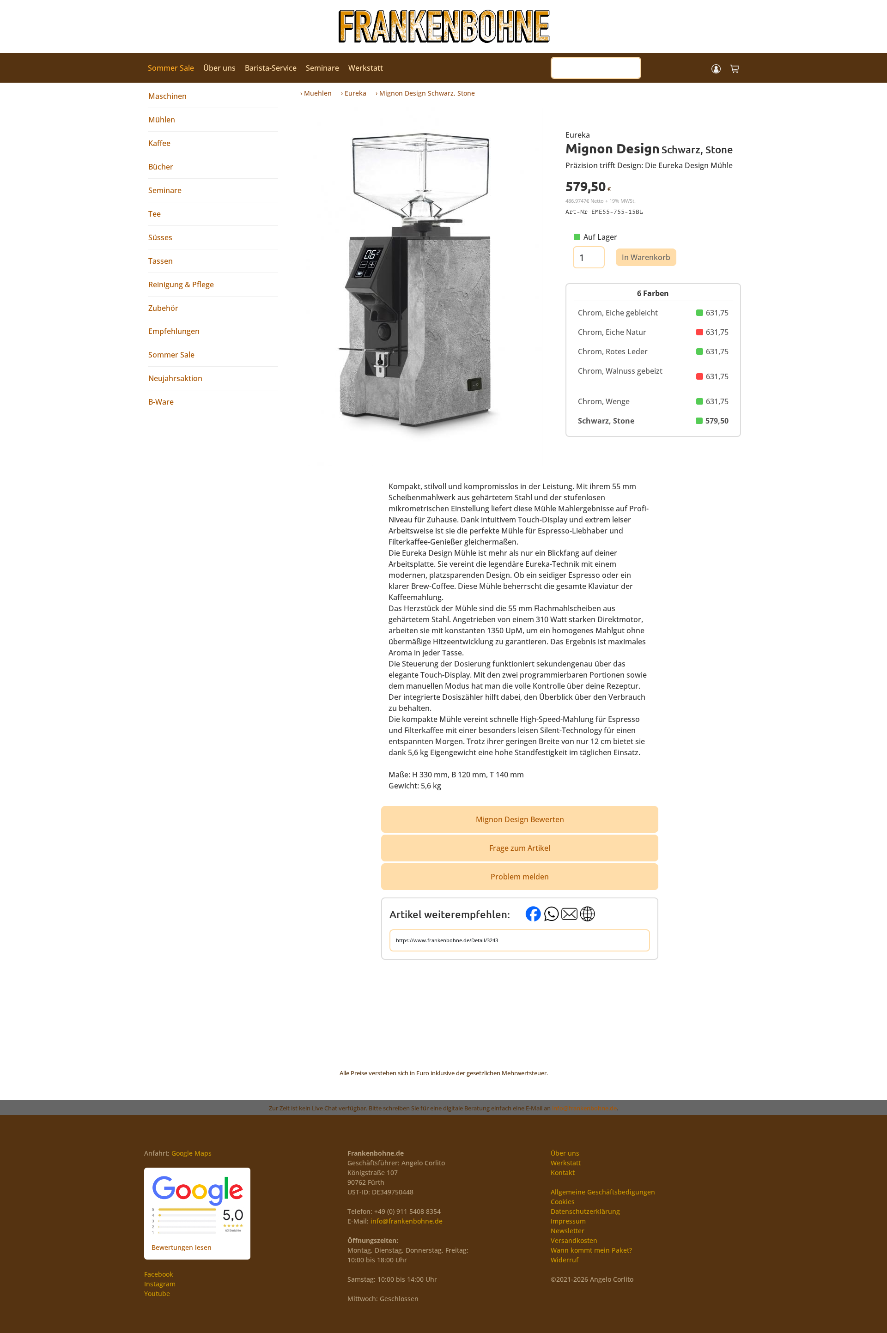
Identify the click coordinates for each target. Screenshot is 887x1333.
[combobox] (596, 68)
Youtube (157, 1293)
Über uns (219, 68)
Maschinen (167, 96)
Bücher (160, 167)
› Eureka (353, 93)
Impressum (568, 1221)
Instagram (160, 1283)
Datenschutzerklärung (585, 1211)
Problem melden (520, 877)
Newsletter (567, 1230)
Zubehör (163, 308)
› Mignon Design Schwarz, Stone (425, 93)
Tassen (160, 261)
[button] (716, 68)
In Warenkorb (646, 257)
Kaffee (159, 143)
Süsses (160, 237)
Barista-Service (271, 68)
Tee (154, 214)
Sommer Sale (171, 68)
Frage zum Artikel (519, 848)
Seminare (322, 68)
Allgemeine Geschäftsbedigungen (603, 1192)
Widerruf (564, 1259)
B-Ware (161, 402)
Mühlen (161, 120)
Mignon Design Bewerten (520, 819)
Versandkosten (574, 1240)
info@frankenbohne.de (584, 1108)
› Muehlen (316, 93)
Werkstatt (365, 68)
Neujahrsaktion (175, 378)
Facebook (158, 1274)
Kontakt (563, 1172)
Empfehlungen (174, 331)
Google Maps (191, 1153)
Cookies (563, 1201)
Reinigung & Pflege (181, 284)
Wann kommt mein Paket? (591, 1250)
